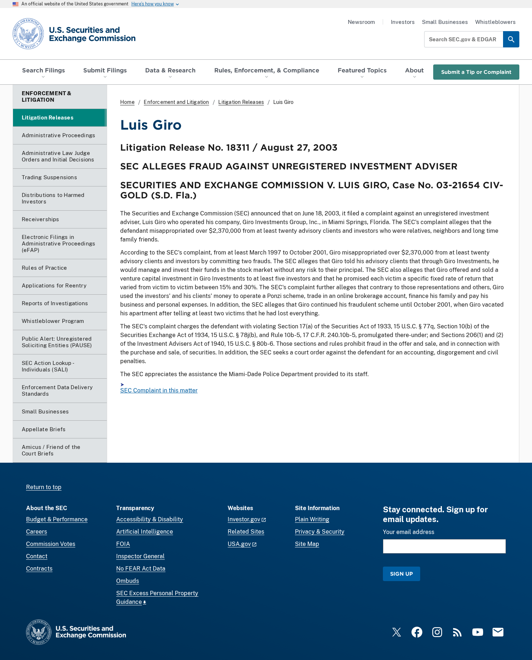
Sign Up (401, 574)
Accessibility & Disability (149, 519)
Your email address (408, 532)
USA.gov (239, 544)
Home (127, 102)
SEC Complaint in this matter (159, 390)
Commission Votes (50, 544)
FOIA (123, 544)
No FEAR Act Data (140, 568)
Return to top (44, 487)
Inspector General (140, 556)
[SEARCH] (511, 39)
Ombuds (127, 580)
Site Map (307, 544)
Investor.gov (244, 519)
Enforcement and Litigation (176, 102)
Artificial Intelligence (144, 531)
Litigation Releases (241, 102)
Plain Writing (312, 519)
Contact (36, 556)
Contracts (39, 568)
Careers (36, 531)
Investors (403, 22)
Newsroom (361, 22)
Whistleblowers (495, 22)
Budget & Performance (57, 519)
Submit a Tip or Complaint (476, 72)
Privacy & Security (320, 531)
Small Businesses (445, 22)
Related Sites (246, 531)
